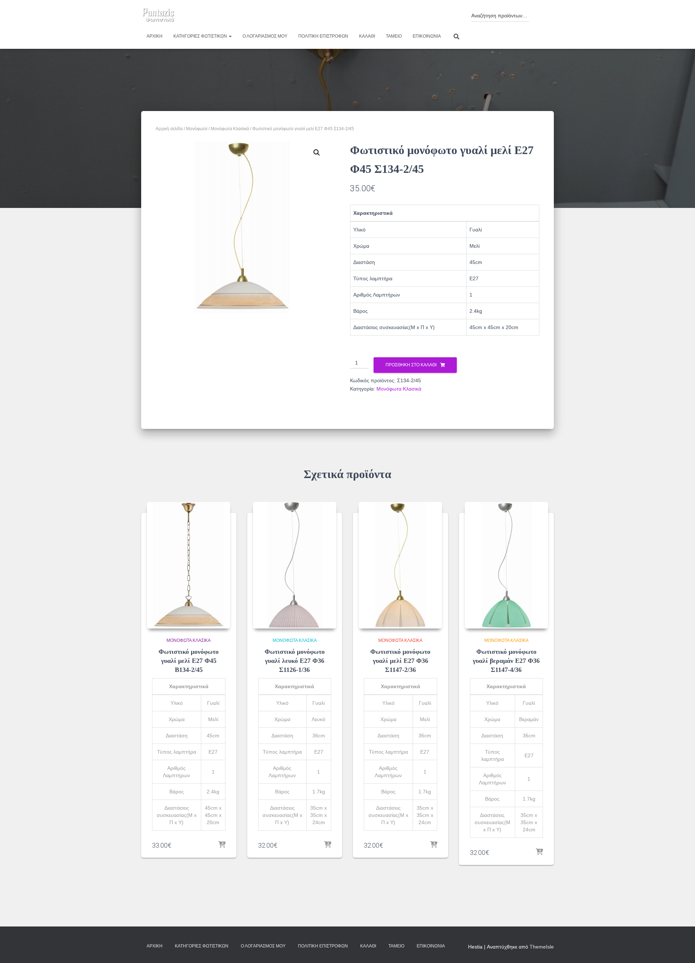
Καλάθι (367, 36)
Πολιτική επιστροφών (323, 36)
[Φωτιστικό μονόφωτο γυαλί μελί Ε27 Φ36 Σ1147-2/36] (400, 565)
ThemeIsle (542, 947)
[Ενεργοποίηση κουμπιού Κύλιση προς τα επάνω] (680, 948)
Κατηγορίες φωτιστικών (200, 36)
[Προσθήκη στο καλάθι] (222, 845)
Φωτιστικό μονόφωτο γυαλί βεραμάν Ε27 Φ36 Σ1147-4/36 (506, 660)
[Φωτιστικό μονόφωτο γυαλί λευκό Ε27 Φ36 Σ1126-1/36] (294, 565)
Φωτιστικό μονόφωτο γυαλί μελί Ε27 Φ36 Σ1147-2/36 (400, 660)
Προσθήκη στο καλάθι (411, 364)
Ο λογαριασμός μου (265, 36)
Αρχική (155, 36)
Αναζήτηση (540, 13)
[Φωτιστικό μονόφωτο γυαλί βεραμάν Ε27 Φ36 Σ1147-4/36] (506, 565)
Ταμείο (394, 36)
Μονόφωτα (196, 128)
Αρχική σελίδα (169, 128)
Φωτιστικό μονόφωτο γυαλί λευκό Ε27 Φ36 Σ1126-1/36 (295, 660)
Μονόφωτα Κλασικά (230, 128)
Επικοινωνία (427, 36)
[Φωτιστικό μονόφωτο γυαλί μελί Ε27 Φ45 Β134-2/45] (188, 565)
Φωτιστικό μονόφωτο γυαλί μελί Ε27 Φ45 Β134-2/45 (189, 660)
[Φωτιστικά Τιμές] (158, 15)
